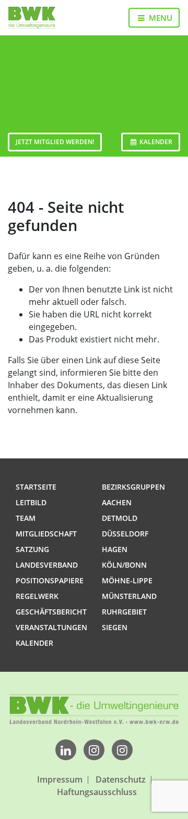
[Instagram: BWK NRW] (122, 751)
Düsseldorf (125, 534)
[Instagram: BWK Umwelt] (94, 751)
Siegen (114, 627)
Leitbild (31, 502)
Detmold (119, 518)
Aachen (117, 502)
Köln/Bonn (124, 565)
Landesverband (47, 565)
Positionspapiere (50, 580)
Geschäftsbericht (51, 612)
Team (26, 518)
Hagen (114, 549)
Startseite (36, 487)
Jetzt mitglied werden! (55, 141)
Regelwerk (37, 596)
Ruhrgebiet (124, 612)
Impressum (60, 780)
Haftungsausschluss (97, 792)
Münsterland (129, 596)
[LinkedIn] (66, 751)
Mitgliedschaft (46, 534)
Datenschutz (121, 780)
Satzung (32, 549)
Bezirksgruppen (133, 487)
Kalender (155, 141)
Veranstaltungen (51, 627)
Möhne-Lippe (127, 580)
